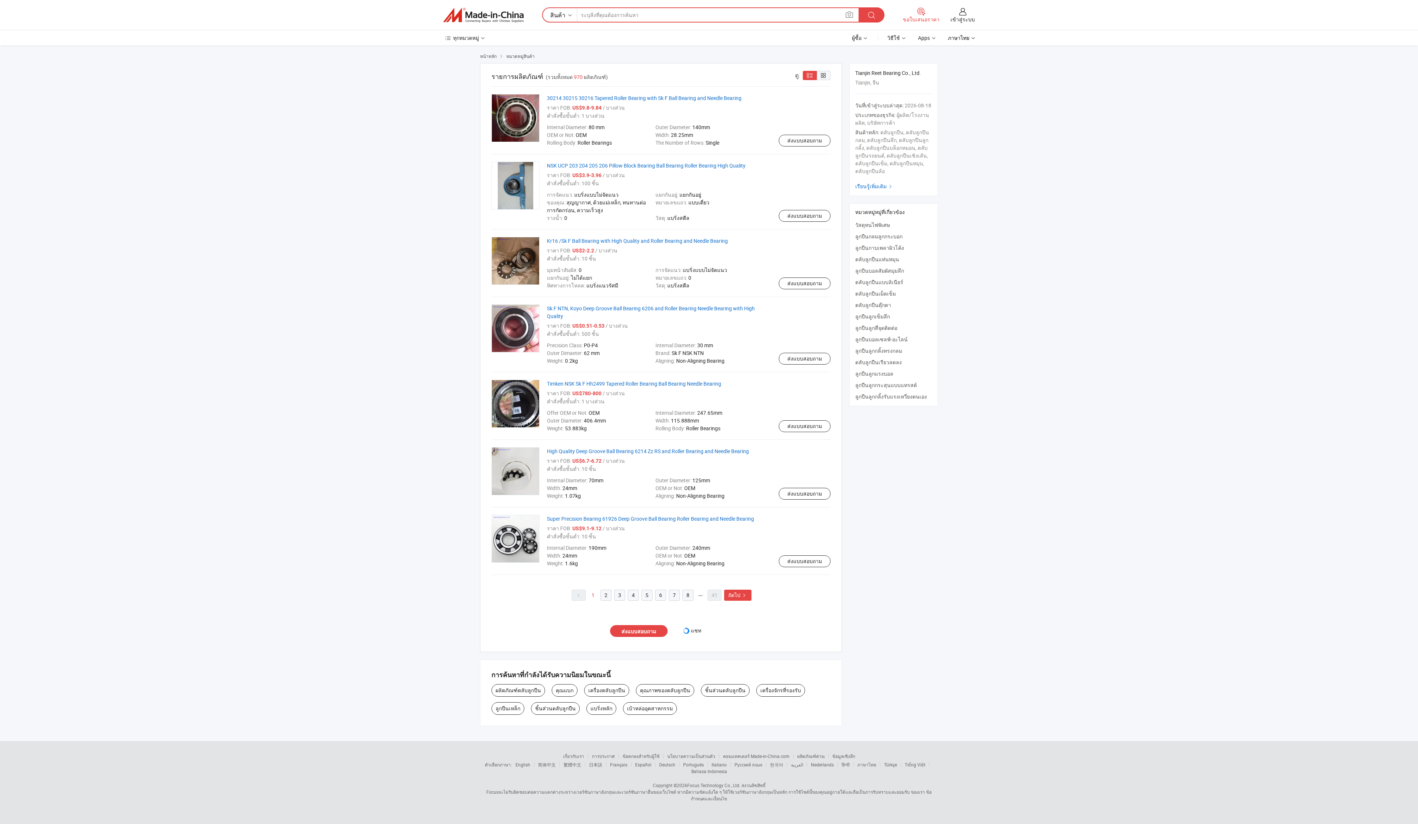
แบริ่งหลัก (601, 708)
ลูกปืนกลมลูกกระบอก (878, 236)
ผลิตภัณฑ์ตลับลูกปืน (518, 690)
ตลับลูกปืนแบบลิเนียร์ (879, 282)
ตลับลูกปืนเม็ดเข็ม (875, 293)
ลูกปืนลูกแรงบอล (874, 373)
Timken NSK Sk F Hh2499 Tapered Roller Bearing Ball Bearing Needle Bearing (634, 383)
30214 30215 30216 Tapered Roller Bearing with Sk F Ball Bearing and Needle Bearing (644, 97)
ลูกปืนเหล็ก (508, 708)
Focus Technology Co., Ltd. (713, 785)
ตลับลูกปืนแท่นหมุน (877, 259)
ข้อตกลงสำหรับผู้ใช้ (641, 756)
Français (618, 765)
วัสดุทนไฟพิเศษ (872, 224)
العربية (797, 765)
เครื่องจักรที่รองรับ (780, 690)
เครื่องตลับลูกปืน (606, 690)
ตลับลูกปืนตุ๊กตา (873, 304)
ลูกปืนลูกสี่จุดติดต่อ (876, 327)
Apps (924, 37)
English (523, 765)
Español (643, 765)
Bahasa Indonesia (709, 771)
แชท (696, 630)
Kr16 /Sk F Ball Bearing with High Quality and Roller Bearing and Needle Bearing (637, 240)
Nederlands (822, 765)
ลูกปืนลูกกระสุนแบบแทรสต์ (886, 385)
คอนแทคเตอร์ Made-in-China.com (756, 756)
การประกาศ (603, 756)
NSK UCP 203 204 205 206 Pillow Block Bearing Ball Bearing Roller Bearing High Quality (646, 165)
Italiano (719, 765)
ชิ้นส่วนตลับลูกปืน (725, 690)
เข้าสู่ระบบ (963, 19)
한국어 (776, 765)
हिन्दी (846, 765)
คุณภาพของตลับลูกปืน (665, 690)
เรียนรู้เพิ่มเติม (874, 186)
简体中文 (547, 765)
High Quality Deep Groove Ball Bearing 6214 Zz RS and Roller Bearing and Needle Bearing (648, 451)
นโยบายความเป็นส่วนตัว (691, 756)
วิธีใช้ (893, 37)
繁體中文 (572, 765)
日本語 (595, 765)
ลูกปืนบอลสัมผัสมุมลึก (879, 270)
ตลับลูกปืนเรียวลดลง (878, 362)
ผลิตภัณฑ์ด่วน (811, 756)
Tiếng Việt (915, 765)
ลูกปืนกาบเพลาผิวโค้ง (879, 247)
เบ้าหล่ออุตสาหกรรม (650, 708)
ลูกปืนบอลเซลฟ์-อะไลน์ (881, 339)
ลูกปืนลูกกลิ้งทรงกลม (878, 350)
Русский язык (748, 765)
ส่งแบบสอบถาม (804, 140)
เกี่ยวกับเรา (573, 756)
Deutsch (667, 765)
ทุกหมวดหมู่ (466, 37)
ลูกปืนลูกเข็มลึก (872, 316)
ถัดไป (737, 595)
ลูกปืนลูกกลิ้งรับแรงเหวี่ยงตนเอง (891, 396)
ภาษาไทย (866, 765)
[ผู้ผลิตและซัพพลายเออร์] (483, 15)
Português (693, 765)
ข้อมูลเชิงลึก (843, 756)
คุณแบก (564, 690)
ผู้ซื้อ (857, 37)
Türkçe (890, 765)
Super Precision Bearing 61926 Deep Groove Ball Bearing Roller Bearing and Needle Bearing (650, 518)
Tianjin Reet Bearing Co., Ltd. (888, 72)
